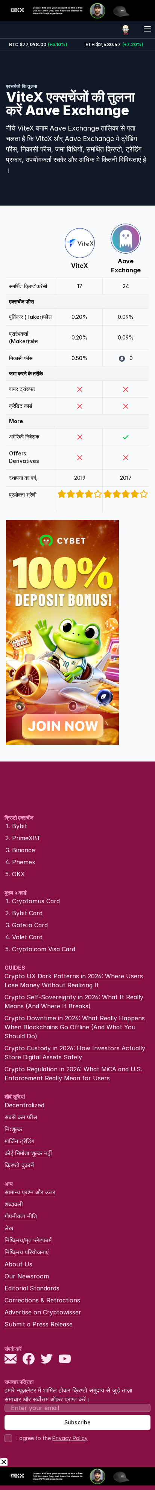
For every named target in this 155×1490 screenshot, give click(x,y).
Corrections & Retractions (42, 1300)
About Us (18, 1264)
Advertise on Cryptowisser (43, 1312)
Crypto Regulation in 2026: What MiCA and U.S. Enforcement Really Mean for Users (73, 1073)
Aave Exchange (126, 265)
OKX (18, 874)
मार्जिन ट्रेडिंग (19, 1141)
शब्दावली (14, 1204)
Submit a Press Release (39, 1324)
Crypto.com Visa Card (43, 949)
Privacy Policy (70, 1438)
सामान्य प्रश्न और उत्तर (30, 1192)
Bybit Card (27, 913)
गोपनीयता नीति (21, 1216)
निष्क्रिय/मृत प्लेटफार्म (28, 1240)
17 (79, 286)
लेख (9, 1228)
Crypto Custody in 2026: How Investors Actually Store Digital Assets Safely (75, 1052)
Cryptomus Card (36, 901)
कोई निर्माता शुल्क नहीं (28, 1153)
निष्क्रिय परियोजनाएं (27, 1252)
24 (126, 286)
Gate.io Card (30, 925)
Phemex (23, 862)
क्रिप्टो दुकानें (19, 1165)
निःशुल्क (13, 1129)
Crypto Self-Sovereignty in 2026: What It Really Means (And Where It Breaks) (74, 1001)
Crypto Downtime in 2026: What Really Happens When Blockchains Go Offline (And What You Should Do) (75, 1027)
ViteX (79, 265)
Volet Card (27, 937)
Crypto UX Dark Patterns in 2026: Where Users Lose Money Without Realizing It (74, 980)
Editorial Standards (32, 1288)
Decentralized (24, 1105)
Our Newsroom (27, 1276)
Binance (23, 850)
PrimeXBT (26, 838)
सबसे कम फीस (21, 1117)
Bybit (19, 826)
